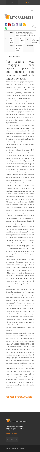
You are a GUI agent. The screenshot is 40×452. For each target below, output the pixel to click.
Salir (28, 2)
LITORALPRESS (21, 17)
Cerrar (34, 27)
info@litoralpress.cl (11, 433)
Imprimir (33, 26)
